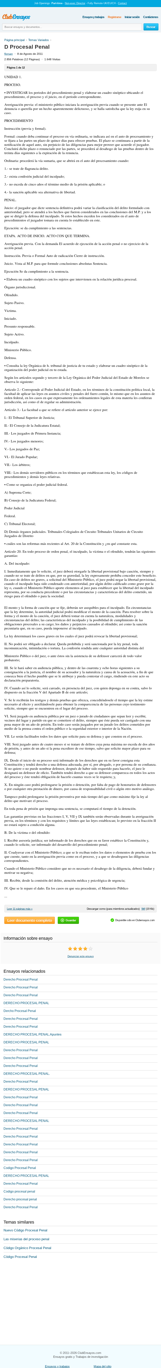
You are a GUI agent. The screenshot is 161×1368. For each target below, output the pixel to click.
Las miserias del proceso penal (26, 1239)
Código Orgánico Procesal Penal (27, 1248)
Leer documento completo (29, 920)
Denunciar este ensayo (81, 956)
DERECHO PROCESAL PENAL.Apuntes (32, 1034)
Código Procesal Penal (20, 1257)
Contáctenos (150, 17)
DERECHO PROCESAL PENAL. (27, 1073)
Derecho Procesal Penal (21, 979)
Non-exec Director (75, 3)
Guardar (71, 920)
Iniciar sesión (132, 17)
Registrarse (114, 17)
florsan (8, 53)
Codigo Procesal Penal (20, 1168)
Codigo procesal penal (19, 1191)
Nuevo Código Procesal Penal (25, 1230)
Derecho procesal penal (20, 1199)
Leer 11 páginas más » (19, 908)
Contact (122, 3)
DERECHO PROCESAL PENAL (26, 1003)
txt (143, 908)
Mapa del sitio (102, 1366)
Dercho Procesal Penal (20, 1011)
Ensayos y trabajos (93, 17)
